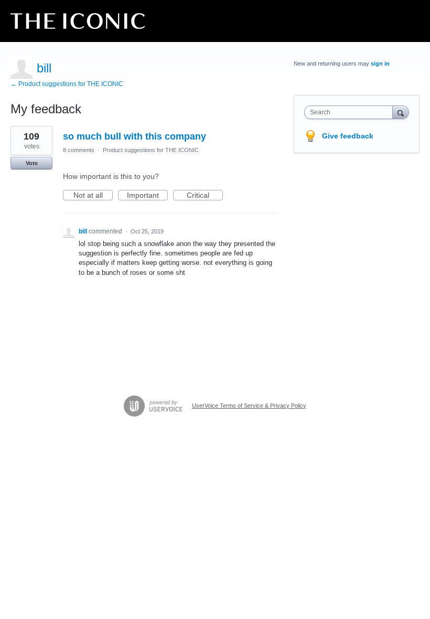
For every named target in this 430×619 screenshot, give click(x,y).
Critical (205, 195)
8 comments (78, 150)
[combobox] (350, 112)
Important (147, 195)
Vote (32, 163)
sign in (380, 63)
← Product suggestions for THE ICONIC (66, 84)
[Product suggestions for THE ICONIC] (77, 21)
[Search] (400, 112)
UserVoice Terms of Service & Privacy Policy (249, 405)
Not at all (93, 195)
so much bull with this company (134, 136)
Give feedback (347, 136)
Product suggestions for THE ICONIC (151, 150)
